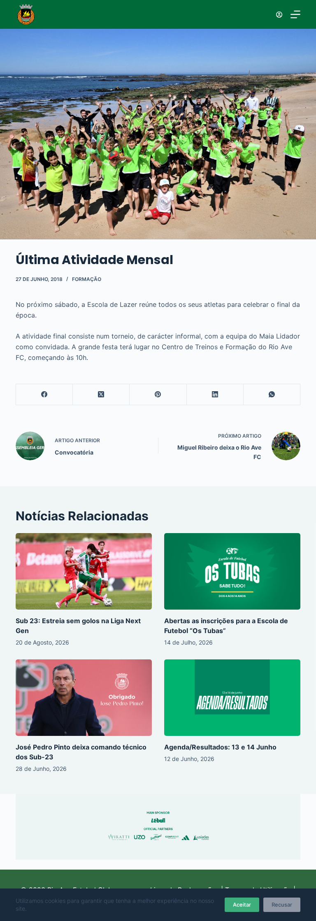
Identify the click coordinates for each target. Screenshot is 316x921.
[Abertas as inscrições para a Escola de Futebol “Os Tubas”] (232, 571)
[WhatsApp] (272, 394)
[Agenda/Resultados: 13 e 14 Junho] (232, 697)
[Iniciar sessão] (279, 15)
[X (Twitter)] (101, 394)
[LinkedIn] (215, 394)
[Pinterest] (158, 394)
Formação (86, 279)
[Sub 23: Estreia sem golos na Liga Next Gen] (84, 571)
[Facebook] (44, 394)
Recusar (282, 904)
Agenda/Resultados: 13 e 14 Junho (220, 747)
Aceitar (242, 904)
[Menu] (295, 14)
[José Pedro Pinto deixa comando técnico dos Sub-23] (84, 697)
